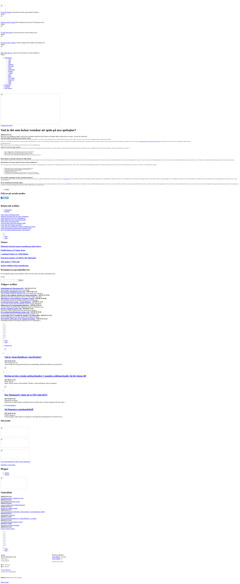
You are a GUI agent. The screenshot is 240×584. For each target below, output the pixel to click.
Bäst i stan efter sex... (7, 53)
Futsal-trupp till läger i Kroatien (10, 525)
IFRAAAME (5, 582)
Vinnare (6, 474)
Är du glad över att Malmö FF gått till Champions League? (18, 226)
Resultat (6, 211)
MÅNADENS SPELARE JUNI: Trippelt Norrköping (18, 319)
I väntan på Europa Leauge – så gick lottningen (16, 302)
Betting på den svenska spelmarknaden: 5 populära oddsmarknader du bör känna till (45, 376)
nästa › (6, 236)
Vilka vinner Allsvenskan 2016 (10, 221)
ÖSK (9, 81)
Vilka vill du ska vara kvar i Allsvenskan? (13, 218)
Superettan (7, 85)
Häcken (10, 71)
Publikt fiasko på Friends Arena (13, 250)
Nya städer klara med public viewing (11, 522)
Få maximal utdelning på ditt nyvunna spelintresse (15, 461)
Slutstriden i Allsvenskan (8, 465)
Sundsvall (11, 80)
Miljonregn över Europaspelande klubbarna (15, 305)
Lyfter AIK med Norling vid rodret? (11, 225)
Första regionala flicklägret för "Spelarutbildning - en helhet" (19, 518)
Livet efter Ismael (6, 12)
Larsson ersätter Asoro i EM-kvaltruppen (13, 505)
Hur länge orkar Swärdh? (8, 43)
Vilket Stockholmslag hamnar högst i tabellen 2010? (16, 228)
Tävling (6, 473)
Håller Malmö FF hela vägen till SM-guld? (13, 220)
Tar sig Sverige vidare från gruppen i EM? (13, 223)
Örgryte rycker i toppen (8, 528)
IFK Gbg (11, 66)
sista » (6, 238)
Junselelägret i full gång (8, 515)
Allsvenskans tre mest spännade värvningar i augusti (17, 298)
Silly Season (8, 88)
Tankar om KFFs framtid (8, 22)
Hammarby (11, 69)
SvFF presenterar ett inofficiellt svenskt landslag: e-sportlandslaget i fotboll (23, 512)
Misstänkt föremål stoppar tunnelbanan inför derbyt (21, 246)
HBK (10, 68)
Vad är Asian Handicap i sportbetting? (22, 357)
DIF (9, 63)
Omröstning (8, 210)
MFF (9, 76)
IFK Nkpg (11, 78)
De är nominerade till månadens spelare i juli (15, 312)
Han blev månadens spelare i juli (11, 308)
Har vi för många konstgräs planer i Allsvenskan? (15, 230)
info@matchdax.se (6, 570)
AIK (9, 61)
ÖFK (9, 83)
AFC (9, 59)
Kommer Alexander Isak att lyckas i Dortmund (14, 216)
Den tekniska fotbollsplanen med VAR (13, 292)
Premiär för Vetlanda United (9, 508)
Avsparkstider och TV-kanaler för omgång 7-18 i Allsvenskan (20, 315)
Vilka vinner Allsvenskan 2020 (10, 215)
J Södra (10, 73)
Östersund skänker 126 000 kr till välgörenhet (18, 258)
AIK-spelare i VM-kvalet (10, 262)
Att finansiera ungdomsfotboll (18, 409)
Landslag (7, 86)
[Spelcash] (15, 436)
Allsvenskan (8, 58)
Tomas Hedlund (56, 557)
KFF (9, 74)
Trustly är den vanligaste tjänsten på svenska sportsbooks (19, 295)
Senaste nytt (8, 345)
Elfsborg (10, 64)
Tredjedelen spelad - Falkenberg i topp (12, 498)
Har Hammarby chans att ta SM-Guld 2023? (26, 395)
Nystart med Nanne (6, 32)
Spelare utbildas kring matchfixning (14, 266)
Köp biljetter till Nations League (10, 501)
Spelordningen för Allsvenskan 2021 (12, 288)
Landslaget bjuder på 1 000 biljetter (14, 254)
